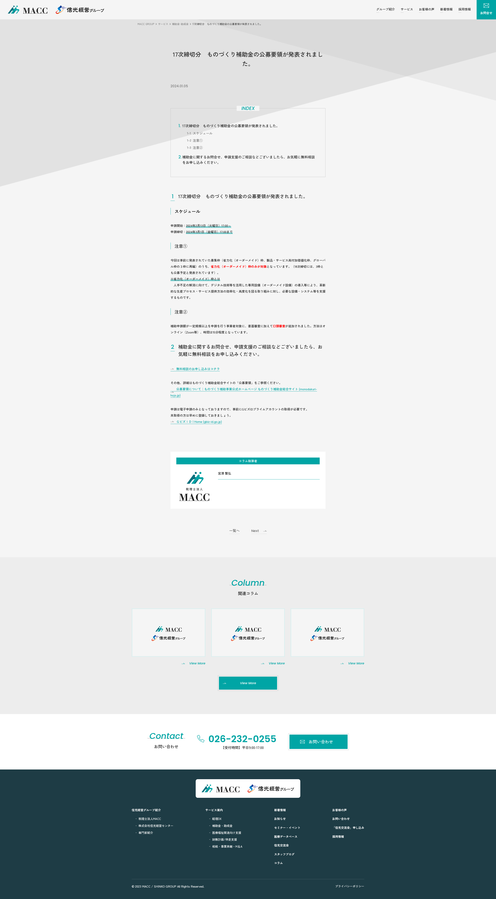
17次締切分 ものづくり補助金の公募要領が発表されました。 (231, 125)
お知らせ (280, 819)
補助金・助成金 (222, 826)
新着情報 (446, 9)
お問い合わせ (341, 819)
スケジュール (203, 133)
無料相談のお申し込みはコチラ (198, 368)
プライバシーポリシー (349, 886)
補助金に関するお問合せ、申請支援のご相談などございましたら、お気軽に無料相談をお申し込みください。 (248, 159)
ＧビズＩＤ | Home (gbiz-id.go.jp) (199, 421)
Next (255, 530)
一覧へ (234, 530)
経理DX (216, 819)
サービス (407, 9)
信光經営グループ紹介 (146, 810)
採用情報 (464, 9)
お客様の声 (426, 9)
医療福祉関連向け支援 (226, 833)
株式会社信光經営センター (156, 826)
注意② (198, 147)
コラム (278, 863)
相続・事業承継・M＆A (227, 846)
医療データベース (285, 836)
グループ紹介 (385, 9)
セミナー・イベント (287, 828)
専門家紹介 (146, 833)
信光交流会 (281, 845)
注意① (198, 140)
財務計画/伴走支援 (224, 839)
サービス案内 (214, 810)
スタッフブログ (284, 854)
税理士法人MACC (150, 819)
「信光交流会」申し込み (348, 828)
